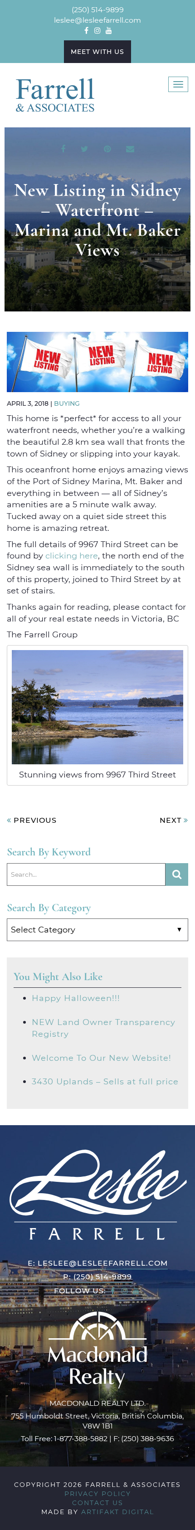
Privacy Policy (97, 1493)
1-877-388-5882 (80, 1438)
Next (172, 820)
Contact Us (97, 1502)
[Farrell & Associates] (54, 94)
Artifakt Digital (117, 1511)
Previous (34, 820)
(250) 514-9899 (98, 9)
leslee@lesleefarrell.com (97, 19)
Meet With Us (97, 51)
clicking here (71, 555)
